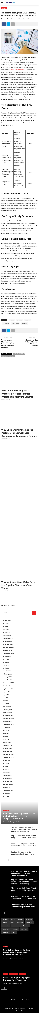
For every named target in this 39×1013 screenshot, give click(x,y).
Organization (15, 323)
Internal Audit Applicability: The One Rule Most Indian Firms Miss (23, 845)
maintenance (16, 925)
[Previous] (4, 860)
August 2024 (7, 692)
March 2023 (7, 742)
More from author (19, 353)
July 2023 (6, 730)
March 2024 (7, 707)
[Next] (7, 860)
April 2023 (6, 739)
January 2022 (7, 778)
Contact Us (14, 1000)
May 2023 (6, 736)
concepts (27, 320)
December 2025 (8, 644)
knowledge (6, 323)
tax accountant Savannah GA (18, 69)
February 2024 (8, 710)
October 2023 (7, 722)
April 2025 (6, 668)
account (12, 320)
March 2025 (7, 671)
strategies (24, 323)
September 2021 (8, 790)
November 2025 (8, 647)
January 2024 (7, 713)
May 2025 (6, 665)
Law (17, 974)
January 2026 (7, 641)
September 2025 (8, 653)
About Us (25, 1000)
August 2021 (7, 793)
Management (22, 974)
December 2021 (8, 781)
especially (20, 922)
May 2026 (6, 629)
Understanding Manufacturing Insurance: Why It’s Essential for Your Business (8, 344)
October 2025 (7, 650)
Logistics (6, 810)
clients (12, 922)
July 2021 (6, 796)
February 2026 (8, 638)
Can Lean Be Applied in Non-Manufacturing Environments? (23, 853)
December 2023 (8, 716)
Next (8, 595)
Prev (4, 595)
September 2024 (8, 689)
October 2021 (7, 787)
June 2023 (6, 733)
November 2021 (8, 784)
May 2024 (6, 701)
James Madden (5, 19)
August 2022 (7, 760)
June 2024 (6, 698)
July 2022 (6, 763)
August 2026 (7, 620)
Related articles (7, 353)
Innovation (6, 925)
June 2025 (6, 662)
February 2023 (8, 745)
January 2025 (7, 677)
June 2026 (6, 626)
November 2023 (8, 718)
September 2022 (8, 757)
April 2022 (6, 769)
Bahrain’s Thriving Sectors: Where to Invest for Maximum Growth (30, 343)
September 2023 (8, 724)
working (5, 922)
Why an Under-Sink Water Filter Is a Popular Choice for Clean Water (18, 585)
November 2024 (8, 683)
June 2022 (6, 766)
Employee (12, 974)
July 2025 (6, 659)
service (13, 919)
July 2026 (6, 623)
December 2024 (8, 680)
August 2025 (7, 656)
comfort (15, 929)
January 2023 (7, 748)
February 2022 (8, 775)
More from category (8, 356)
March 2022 (7, 772)
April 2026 (6, 632)
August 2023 (7, 727)
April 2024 (6, 704)
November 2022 (8, 754)
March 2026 (7, 635)
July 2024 (6, 695)
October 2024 (7, 686)
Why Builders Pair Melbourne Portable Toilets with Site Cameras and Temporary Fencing (19, 432)
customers (24, 929)
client (13, 932)
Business (4, 8)
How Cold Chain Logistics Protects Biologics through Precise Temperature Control (17, 393)
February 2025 (8, 674)
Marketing (25, 925)
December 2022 (8, 751)
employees (6, 932)
